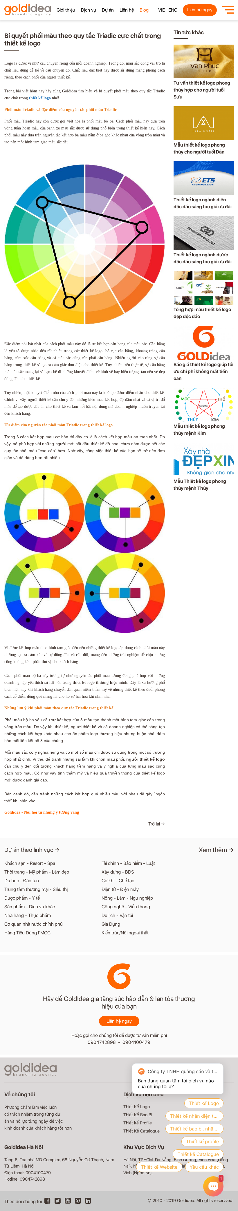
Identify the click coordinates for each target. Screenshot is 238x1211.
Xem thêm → (216, 850)
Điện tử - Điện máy (120, 889)
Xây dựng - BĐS (118, 872)
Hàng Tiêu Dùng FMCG (27, 933)
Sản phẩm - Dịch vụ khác (29, 906)
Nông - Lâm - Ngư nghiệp (127, 898)
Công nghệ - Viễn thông (126, 906)
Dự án (108, 10)
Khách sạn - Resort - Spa (29, 863)
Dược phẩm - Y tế (22, 898)
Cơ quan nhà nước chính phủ (33, 924)
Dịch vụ (88, 10)
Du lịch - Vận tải (117, 915)
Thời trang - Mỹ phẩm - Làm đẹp (36, 872)
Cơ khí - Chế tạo (118, 880)
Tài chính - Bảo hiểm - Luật (128, 863)
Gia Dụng (111, 924)
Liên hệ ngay (199, 9)
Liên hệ (127, 10)
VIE (161, 10)
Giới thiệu (66, 10)
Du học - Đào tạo (21, 880)
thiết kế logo (40, 98)
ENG (172, 10)
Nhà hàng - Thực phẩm (27, 915)
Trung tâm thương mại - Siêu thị (36, 889)
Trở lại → (156, 824)
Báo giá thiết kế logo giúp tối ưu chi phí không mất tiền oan (203, 371)
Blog (144, 10)
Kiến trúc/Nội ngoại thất (125, 933)
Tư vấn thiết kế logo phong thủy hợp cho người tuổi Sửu (202, 90)
